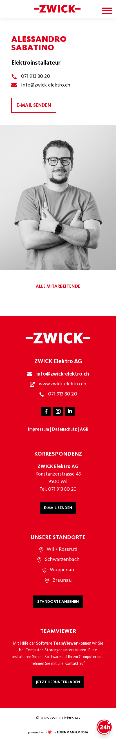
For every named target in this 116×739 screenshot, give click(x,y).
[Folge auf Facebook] (46, 411)
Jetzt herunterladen (58, 681)
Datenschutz (64, 429)
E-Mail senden (58, 507)
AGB (84, 429)
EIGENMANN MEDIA (72, 732)
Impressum (38, 429)
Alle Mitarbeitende (58, 286)
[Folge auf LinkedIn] (70, 411)
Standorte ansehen (58, 601)
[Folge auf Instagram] (58, 411)
